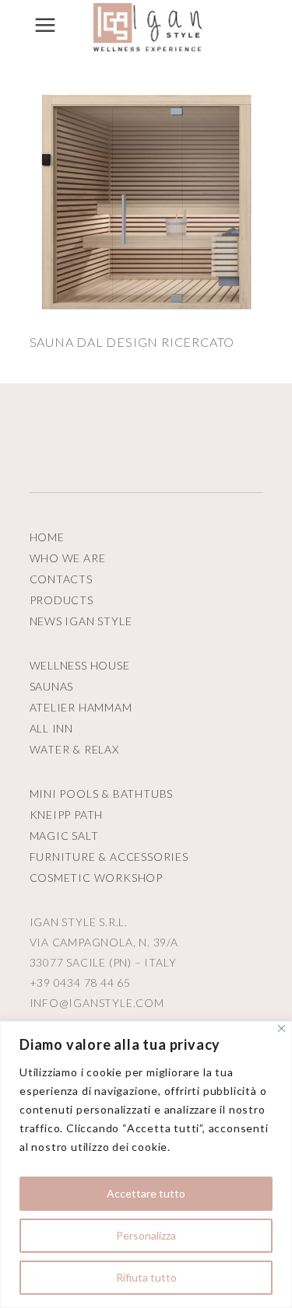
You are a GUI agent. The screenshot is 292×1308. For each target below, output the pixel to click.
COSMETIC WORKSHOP (97, 877)
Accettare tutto (146, 1193)
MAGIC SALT (64, 835)
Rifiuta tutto (146, 1277)
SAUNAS (52, 686)
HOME (47, 537)
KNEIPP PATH (67, 814)
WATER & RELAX (74, 749)
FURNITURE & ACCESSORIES (109, 856)
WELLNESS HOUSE (80, 665)
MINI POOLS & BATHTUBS (102, 793)
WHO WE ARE (68, 558)
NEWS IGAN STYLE (81, 621)
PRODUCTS (61, 600)
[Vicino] (281, 1028)
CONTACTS (61, 579)
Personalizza (146, 1235)
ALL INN (52, 728)
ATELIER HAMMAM (81, 707)
